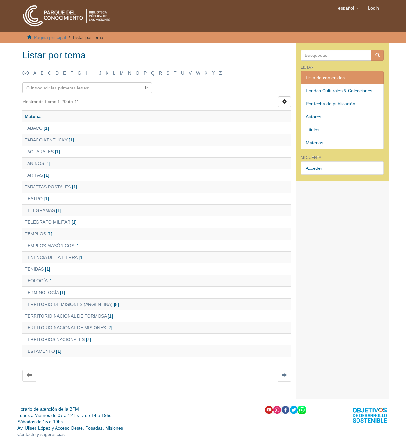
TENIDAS (34, 269)
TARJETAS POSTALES (48, 186)
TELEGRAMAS (40, 210)
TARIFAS (34, 175)
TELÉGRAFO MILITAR (47, 222)
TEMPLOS (35, 233)
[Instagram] (277, 409)
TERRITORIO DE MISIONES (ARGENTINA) (69, 304)
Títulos (312, 129)
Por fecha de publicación (330, 103)
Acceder (314, 168)
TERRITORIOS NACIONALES (55, 339)
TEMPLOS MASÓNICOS (49, 245)
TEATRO (34, 198)
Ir (146, 87)
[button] (348, 8)
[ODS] (370, 414)
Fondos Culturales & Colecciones (339, 90)
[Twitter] (294, 409)
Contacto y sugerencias (41, 434)
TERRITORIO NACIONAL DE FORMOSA (66, 316)
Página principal (50, 37)
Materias (314, 142)
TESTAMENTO (40, 351)
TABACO (34, 128)
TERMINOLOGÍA (42, 292)
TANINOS (34, 163)
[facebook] (285, 409)
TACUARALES (39, 151)
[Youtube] (269, 409)
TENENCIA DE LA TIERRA (51, 257)
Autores (313, 116)
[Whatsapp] (302, 409)
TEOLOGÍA (36, 280)
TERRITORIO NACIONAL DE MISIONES (65, 327)
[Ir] (377, 55)
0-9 (25, 73)
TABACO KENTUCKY (46, 139)
